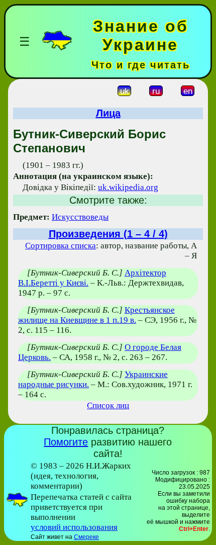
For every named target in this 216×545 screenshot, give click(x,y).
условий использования (74, 527)
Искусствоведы (80, 217)
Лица (108, 113)
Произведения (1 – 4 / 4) (108, 233)
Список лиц (108, 405)
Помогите (66, 441)
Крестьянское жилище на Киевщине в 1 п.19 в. (96, 315)
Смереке (86, 536)
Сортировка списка (60, 245)
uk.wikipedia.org (128, 187)
